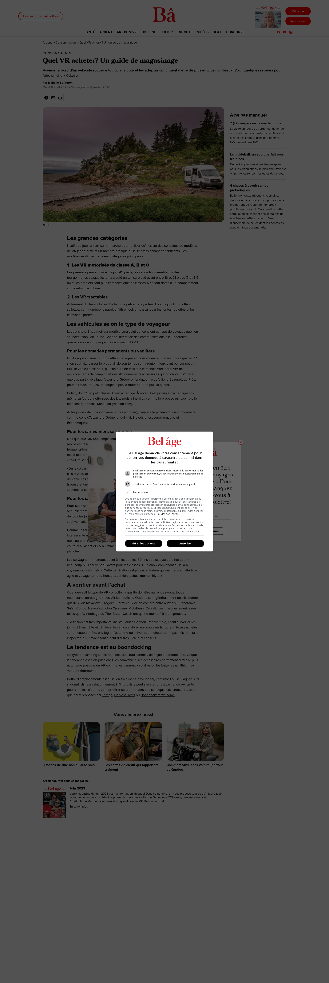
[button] (164, 492)
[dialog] (164, 491)
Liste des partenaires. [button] (167, 514)
